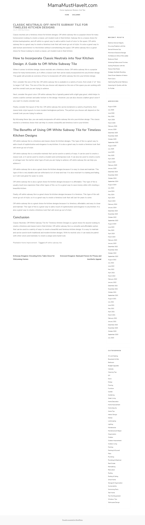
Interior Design (112, 414)
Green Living (112, 398)
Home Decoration (113, 401)
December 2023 (113, 211)
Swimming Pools (113, 489)
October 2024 (112, 178)
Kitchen (110, 418)
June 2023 (111, 227)
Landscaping (112, 421)
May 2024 (111, 194)
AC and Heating (113, 356)
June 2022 (111, 266)
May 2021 (111, 308)
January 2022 (112, 282)
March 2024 (111, 201)
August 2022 (112, 260)
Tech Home (111, 493)
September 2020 (113, 334)
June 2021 (111, 305)
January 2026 (112, 129)
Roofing (110, 473)
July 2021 (111, 302)
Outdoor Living (112, 444)
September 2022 (113, 256)
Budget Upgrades (113, 366)
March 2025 (111, 162)
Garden (110, 392)
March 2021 (111, 315)
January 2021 (112, 321)
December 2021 (113, 286)
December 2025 (113, 133)
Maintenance (112, 427)
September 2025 (113, 142)
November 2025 (113, 136)
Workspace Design (114, 502)
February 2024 (112, 204)
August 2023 (112, 224)
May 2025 (111, 155)
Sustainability (112, 486)
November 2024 (113, 175)
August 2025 (112, 146)
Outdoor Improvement (114, 440)
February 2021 (112, 318)
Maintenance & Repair (115, 431)
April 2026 (111, 120)
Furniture (111, 388)
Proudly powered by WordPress (72, 520)
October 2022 (112, 253)
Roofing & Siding (113, 476)
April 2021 (111, 312)
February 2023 (112, 240)
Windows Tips (112, 499)
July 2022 (111, 263)
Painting (110, 447)
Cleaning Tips (112, 372)
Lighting (110, 424)
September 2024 (113, 181)
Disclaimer (76, 15)
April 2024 (111, 198)
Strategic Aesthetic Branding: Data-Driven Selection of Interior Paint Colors (117, 75)
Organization (112, 434)
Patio (109, 453)
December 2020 (113, 325)
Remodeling (111, 467)
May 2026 (111, 116)
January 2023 (112, 243)
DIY (109, 375)
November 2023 (113, 214)
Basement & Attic (113, 359)
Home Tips (111, 411)
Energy (110, 382)
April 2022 (111, 273)
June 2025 (111, 152)
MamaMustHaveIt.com (72, 5)
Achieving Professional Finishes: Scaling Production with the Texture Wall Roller (118, 65)
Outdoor (110, 437)
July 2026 (111, 110)
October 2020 (112, 331)
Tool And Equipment (114, 496)
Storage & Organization (115, 483)
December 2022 (113, 246)
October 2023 (112, 217)
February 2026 (112, 126)
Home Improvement (29, 242)
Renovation (111, 470)
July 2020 (111, 338)
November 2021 (113, 289)
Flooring (110, 385)
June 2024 (111, 191)
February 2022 (112, 279)
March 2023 (111, 237)
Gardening (111, 395)
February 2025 (112, 165)
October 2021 (112, 292)
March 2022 (111, 276)
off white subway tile (53, 242)
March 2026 (111, 123)
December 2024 (113, 172)
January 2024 (112, 207)
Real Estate (111, 463)
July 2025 (111, 149)
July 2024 (111, 188)
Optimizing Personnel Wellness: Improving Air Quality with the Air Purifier (118, 85)
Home (67, 15)
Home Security (112, 408)
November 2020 (113, 328)
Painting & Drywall (114, 450)
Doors (110, 379)
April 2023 (111, 233)
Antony (26, 30)
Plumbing (111, 457)
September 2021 (113, 295)
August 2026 (112, 107)
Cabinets (111, 369)
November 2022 (113, 250)
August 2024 (112, 185)
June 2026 (111, 113)
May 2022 (111, 269)
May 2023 (111, 230)
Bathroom (111, 362)
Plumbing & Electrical (114, 460)
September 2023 (113, 220)
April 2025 (111, 159)
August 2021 (112, 299)
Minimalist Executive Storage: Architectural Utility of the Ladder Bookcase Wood (118, 56)
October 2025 (112, 139)
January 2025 (112, 168)
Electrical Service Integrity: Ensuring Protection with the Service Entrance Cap (116, 46)
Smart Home (112, 480)
